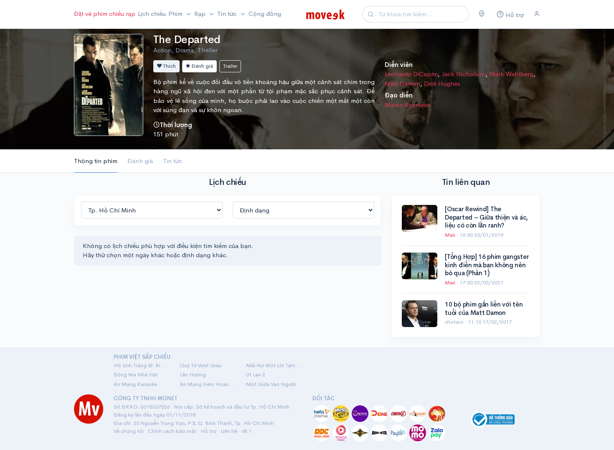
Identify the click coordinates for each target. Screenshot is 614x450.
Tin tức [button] (227, 14)
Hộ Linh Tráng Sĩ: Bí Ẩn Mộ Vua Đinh (142, 365)
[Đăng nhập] (537, 14)
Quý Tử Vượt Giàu (201, 365)
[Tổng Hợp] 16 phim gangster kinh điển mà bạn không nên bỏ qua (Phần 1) (487, 265)
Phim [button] (176, 14)
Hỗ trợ (208, 431)
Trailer (230, 65)
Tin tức (172, 161)
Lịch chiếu (152, 14)
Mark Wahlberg (511, 74)
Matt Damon (402, 83)
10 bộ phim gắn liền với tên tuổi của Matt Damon (484, 308)
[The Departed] (108, 84)
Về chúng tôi (129, 431)
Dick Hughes (442, 83)
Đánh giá (201, 65)
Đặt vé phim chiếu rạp (104, 14)
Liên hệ (229, 431)
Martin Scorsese (407, 105)
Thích (169, 65)
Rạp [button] (200, 14)
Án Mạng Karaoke (135, 384)
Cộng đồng (265, 14)
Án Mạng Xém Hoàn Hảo (208, 384)
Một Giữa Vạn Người (271, 384)
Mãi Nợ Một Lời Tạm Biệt (274, 365)
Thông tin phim (95, 161)
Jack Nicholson (463, 74)
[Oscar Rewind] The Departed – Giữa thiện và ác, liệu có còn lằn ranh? (486, 217)
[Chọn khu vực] (482, 14)
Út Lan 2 (255, 374)
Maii (451, 234)
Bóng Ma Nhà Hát (136, 374)
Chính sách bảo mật (172, 431)
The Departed (187, 39)
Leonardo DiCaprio (411, 74)
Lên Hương (193, 374)
